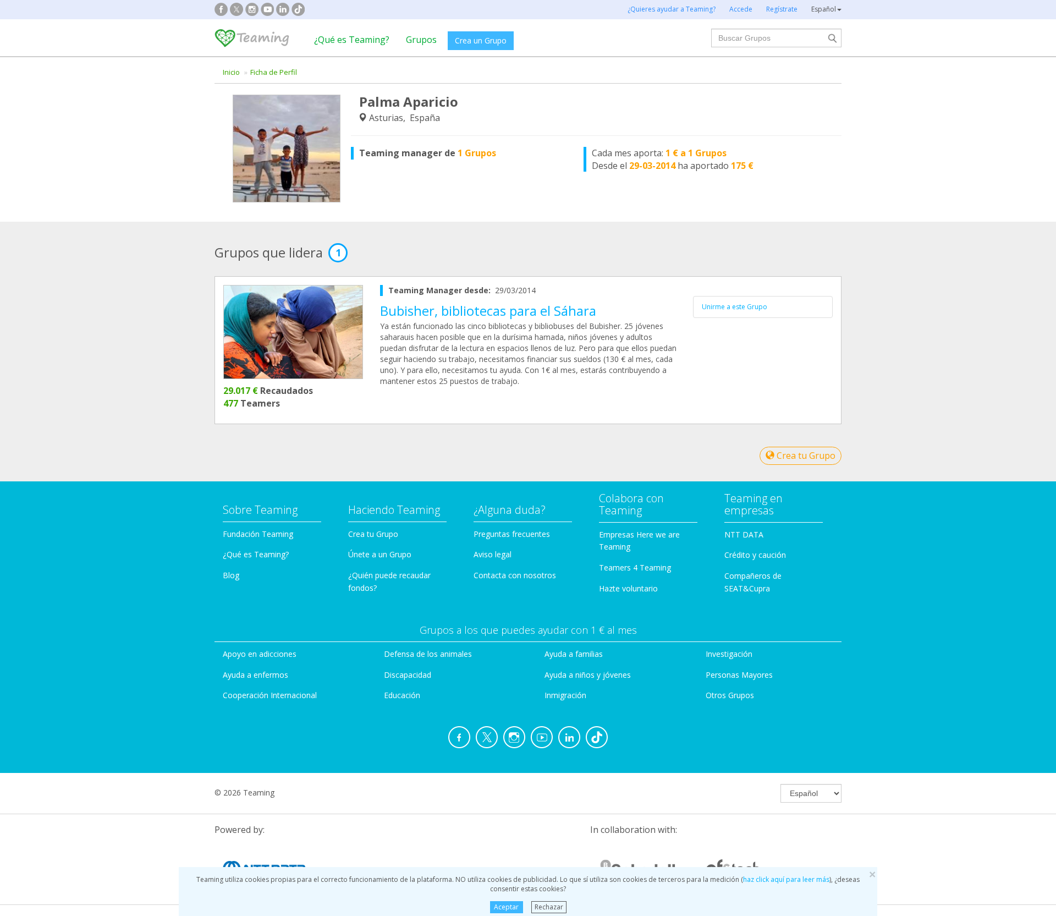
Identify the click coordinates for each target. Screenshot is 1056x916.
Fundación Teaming (258, 534)
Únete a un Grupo (379, 554)
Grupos (421, 40)
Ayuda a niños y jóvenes (587, 675)
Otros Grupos (730, 695)
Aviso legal (493, 554)
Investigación (729, 654)
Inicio (231, 72)
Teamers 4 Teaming (635, 567)
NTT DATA (743, 534)
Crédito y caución (755, 555)
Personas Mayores (739, 675)
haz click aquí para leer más (786, 879)
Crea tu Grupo (804, 455)
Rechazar (549, 907)
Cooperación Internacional (270, 695)
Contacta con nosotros (515, 575)
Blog (231, 575)
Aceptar (506, 907)
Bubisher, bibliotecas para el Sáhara (488, 310)
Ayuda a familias (573, 654)
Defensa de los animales (428, 654)
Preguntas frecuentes (512, 534)
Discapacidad (407, 675)
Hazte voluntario (628, 588)
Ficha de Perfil (273, 72)
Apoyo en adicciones (259, 654)
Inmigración (565, 695)
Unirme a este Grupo (734, 306)
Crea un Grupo (481, 40)
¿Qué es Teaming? (351, 40)
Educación (402, 695)
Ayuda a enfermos (255, 675)
